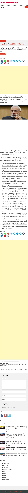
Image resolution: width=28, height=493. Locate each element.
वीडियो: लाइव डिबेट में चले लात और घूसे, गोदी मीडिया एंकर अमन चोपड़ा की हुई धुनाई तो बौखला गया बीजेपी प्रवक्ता (16, 428)
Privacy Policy (20, 491)
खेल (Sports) (5, 467)
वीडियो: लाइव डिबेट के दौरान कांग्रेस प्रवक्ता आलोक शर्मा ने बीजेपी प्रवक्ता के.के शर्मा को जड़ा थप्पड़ (16, 442)
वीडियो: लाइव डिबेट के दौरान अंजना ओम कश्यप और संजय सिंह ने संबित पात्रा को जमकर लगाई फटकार (16, 454)
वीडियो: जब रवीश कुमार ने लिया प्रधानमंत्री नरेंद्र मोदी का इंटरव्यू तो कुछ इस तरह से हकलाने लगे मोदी (16, 448)
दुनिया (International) (7, 471)
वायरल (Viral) (5, 477)
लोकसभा (17, 361)
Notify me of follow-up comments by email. (11, 404)
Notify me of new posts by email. (9, 407)
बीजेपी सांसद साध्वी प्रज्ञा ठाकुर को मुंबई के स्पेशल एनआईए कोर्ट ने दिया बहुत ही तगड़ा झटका (13, 365)
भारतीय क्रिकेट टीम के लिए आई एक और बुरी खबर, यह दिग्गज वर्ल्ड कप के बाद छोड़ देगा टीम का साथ (13, 370)
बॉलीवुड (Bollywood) (7, 473)
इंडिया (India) (6, 43)
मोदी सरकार (12, 361)
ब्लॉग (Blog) (5, 475)
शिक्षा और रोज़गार (6, 479)
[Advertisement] (14, 24)
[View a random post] (1, 7)
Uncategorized (6, 463)
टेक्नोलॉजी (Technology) (7, 469)
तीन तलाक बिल (6, 361)
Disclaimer (16, 491)
